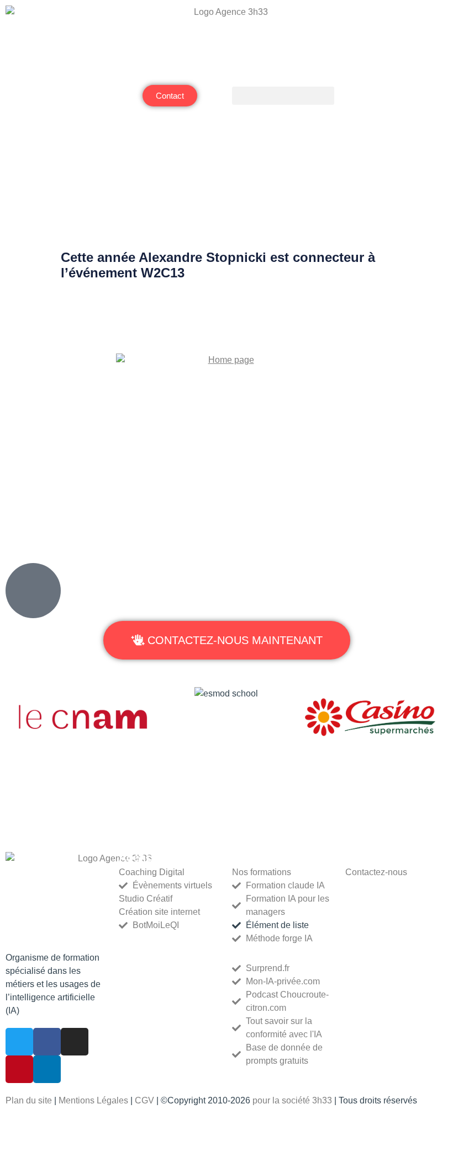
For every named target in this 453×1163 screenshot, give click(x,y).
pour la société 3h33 (293, 1100)
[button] (283, 96)
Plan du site (29, 1100)
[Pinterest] (19, 1069)
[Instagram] (74, 1041)
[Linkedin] (47, 1069)
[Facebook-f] (47, 1041)
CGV (144, 1100)
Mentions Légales (93, 1100)
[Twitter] (19, 1041)
